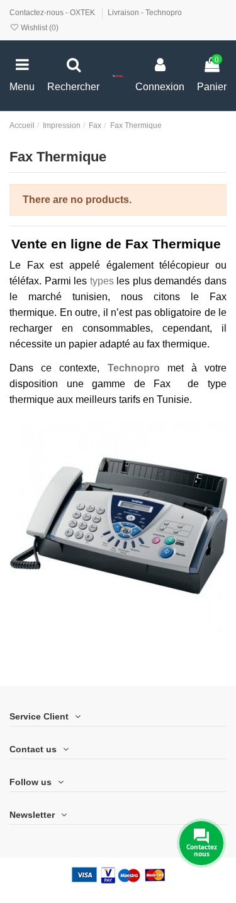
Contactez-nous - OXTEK (53, 12)
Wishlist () (39, 27)
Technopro (134, 368)
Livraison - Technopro (145, 12)
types (103, 281)
